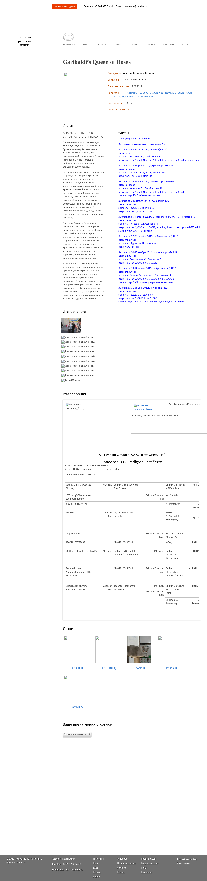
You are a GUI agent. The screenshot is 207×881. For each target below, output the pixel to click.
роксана (171, 668)
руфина (140, 668)
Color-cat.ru (183, 863)
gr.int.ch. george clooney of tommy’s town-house (160, 93)
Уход (85, 44)
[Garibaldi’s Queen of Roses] (83, 87)
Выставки (168, 44)
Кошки (135, 44)
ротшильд (109, 668)
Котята (152, 44)
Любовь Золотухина (135, 79)
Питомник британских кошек (24, 41)
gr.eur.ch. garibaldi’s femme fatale (134, 96)
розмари (78, 707)
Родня (185, 44)
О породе (122, 859)
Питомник (69, 44)
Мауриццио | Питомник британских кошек (29, 29)
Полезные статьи (126, 863)
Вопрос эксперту (150, 863)
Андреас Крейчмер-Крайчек (138, 73)
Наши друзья (148, 859)
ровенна (77, 668)
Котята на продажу (64, 6)
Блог (95, 863)
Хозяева (102, 44)
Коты (119, 44)
